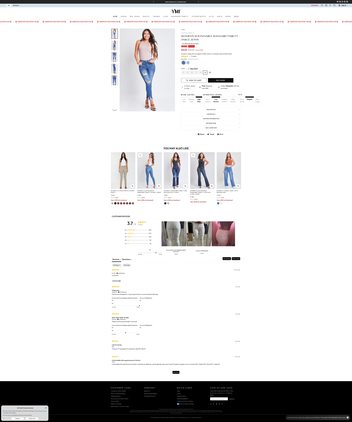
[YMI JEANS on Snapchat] (219, 404)
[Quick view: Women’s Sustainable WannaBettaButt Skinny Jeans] (159, 186)
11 (205, 72)
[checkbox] (126, 265)
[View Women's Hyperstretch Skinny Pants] (123, 170)
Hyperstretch (181, 396)
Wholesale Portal (149, 396)
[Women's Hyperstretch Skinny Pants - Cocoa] (118, 203)
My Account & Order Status (119, 399)
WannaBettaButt (182, 399)
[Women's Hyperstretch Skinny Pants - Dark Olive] (127, 203)
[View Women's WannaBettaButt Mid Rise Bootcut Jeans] (176, 170)
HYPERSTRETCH (199, 16)
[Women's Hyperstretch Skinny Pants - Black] (115, 203)
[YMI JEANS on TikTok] (222, 404)
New (178, 391)
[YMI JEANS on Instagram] (213, 404)
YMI (183, 30)
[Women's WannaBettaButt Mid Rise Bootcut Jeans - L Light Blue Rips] (168, 203)
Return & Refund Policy (118, 393)
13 (210, 72)
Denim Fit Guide (116, 404)
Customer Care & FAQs (118, 391)
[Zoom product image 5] (114, 80)
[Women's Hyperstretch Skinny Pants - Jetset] (130, 203)
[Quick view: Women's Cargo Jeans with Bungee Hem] (238, 186)
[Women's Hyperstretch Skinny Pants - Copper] (133, 203)
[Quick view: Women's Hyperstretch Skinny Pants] (132, 186)
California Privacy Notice (185, 401)
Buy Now (220, 80)
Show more (176, 372)
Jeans (179, 393)
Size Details (211, 114)
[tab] (126, 259)
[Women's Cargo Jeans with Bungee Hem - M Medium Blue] (218, 203)
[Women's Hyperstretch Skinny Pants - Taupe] (112, 203)
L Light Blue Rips (188, 63)
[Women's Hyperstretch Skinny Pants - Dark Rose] (121, 203)
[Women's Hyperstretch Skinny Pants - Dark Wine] (124, 203)
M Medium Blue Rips (183, 63)
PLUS (211, 16)
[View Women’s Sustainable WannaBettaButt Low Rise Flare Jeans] (202, 170)
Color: (190, 59)
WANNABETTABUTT (180, 16)
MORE (228, 16)
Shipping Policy (115, 396)
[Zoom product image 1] (114, 34)
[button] (138, 230)
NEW (115, 16)
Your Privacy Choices (187, 404)
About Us (147, 391)
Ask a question (211, 128)
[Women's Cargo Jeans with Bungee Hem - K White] (221, 203)
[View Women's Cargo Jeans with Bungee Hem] (229, 170)
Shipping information (211, 118)
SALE (236, 16)
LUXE (165, 16)
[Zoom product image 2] (114, 45)
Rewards (314, 5)
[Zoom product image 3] (114, 57)
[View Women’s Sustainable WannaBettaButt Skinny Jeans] (149, 170)
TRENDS (156, 16)
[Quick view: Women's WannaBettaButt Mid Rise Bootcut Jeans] (185, 186)
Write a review (235, 258)
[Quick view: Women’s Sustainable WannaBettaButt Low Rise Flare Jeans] (212, 186)
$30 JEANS (135, 16)
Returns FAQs (211, 123)
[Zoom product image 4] (114, 69)
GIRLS (219, 16)
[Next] (198, 2)
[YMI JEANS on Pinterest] (216, 404)
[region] (176, 2)
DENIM (124, 16)
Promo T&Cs (115, 401)
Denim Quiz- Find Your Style (120, 406)
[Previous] (154, 2)
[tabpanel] (176, 319)
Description (211, 109)
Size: (189, 69)
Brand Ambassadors (150, 393)
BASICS (146, 16)
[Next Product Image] (114, 109)
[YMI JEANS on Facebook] (211, 404)
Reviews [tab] (117, 259)
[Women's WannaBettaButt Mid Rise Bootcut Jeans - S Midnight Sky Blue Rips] (165, 203)
